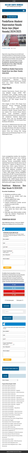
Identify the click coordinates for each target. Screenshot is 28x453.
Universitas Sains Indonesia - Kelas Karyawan (13, 395)
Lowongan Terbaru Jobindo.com (11, 368)
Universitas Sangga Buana (8, 416)
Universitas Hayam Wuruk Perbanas (11, 434)
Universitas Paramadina (8, 406)
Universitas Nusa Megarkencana (10, 442)
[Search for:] (14, 311)
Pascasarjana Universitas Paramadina (11, 415)
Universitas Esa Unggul (7, 420)
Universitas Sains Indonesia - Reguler (11, 404)
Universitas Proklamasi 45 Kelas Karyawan (12, 432)
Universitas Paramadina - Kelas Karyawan (12, 411)
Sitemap (14, 1)
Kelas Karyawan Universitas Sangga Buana (12, 418)
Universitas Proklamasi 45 (8, 430)
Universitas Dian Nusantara (8, 385)
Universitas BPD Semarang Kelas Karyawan (12, 428)
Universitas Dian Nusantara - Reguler (11, 390)
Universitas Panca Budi (7, 439)
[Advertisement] (14, 145)
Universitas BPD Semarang (8, 427)
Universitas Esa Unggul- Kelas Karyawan (12, 423)
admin (8, 48)
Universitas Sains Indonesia (8, 394)
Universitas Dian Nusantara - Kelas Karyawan (13, 392)
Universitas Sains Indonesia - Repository (12, 397)
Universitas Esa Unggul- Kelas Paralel (11, 425)
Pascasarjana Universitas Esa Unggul (11, 421)
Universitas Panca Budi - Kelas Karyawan (12, 441)
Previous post (10, 300)
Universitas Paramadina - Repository (11, 408)
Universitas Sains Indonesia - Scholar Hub (12, 402)
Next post (19, 300)
